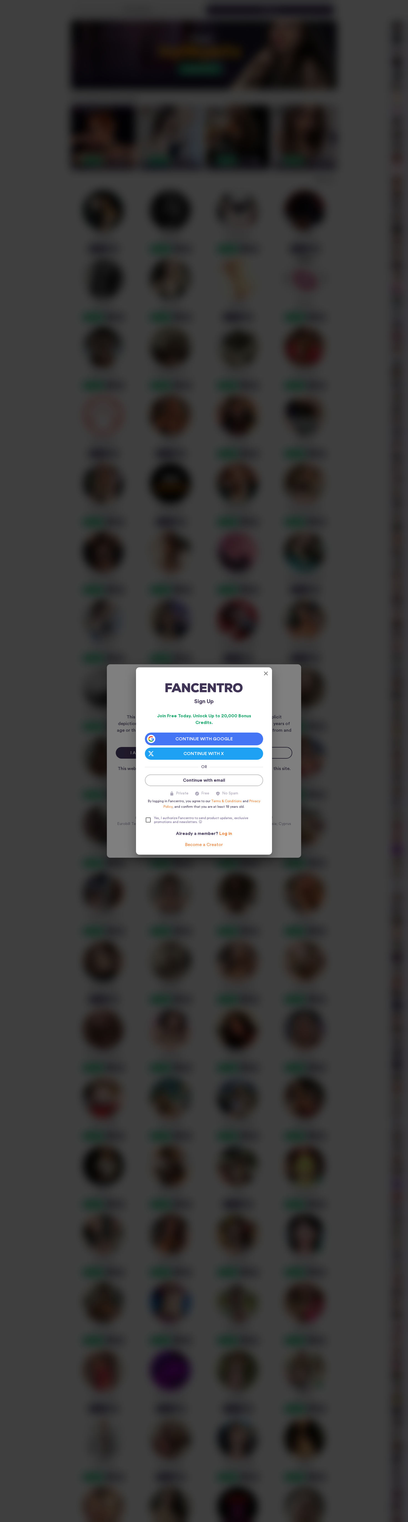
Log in (225, 833)
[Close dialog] (266, 673)
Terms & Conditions (226, 801)
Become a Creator (204, 844)
